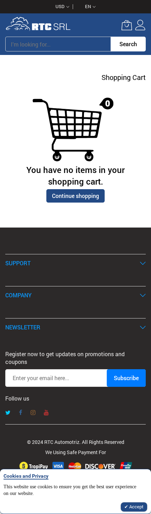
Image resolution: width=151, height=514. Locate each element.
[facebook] (20, 413)
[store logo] (38, 25)
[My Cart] (127, 25)
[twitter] (8, 413)
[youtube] (46, 413)
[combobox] (58, 44)
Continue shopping (75, 195)
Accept (136, 506)
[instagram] (33, 413)
